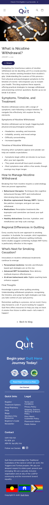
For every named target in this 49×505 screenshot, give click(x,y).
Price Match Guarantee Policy (31, 418)
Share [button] (9, 63)
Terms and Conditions (29, 403)
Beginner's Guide (12, 421)
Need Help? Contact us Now (24, 382)
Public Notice (30, 424)
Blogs (7, 413)
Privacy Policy (30, 407)
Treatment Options (13, 405)
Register (8, 402)
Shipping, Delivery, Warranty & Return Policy (32, 412)
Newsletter (9, 424)
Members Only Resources (11, 417)
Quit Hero (25, 495)
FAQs (7, 410)
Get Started (24, 387)
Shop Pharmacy (11, 408)
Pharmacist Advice (32, 421)
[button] (4, 10)
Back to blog (25, 322)
